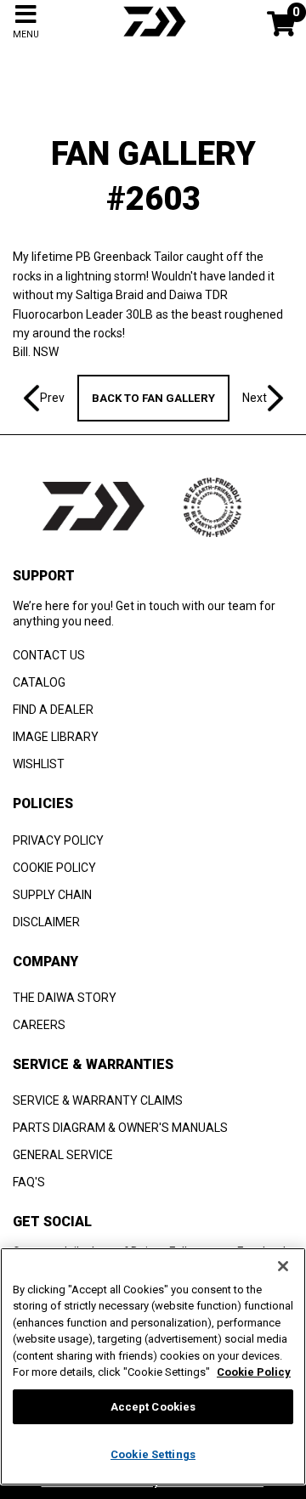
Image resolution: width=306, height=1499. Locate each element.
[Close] (283, 1266)
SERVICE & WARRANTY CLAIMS (98, 1100)
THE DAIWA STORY (64, 997)
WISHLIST (39, 764)
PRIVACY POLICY (58, 840)
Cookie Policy (254, 1372)
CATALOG (39, 682)
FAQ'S (29, 1182)
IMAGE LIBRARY (56, 737)
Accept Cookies (153, 1406)
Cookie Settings (153, 1454)
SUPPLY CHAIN (52, 895)
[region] (153, 1366)
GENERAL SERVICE (63, 1155)
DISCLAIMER (46, 922)
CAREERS (39, 1025)
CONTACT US (49, 655)
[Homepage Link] (153, 38)
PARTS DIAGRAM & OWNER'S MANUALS (120, 1127)
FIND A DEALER (53, 709)
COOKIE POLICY (54, 867)
